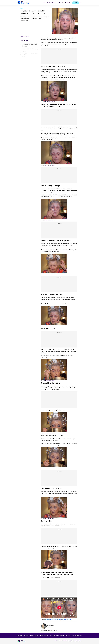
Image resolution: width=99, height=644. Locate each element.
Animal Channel (44, 635)
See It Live (52, 635)
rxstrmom (47, 619)
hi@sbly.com (49, 627)
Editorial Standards (76, 640)
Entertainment (51, 2)
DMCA (70, 640)
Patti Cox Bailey (68, 619)
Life (44, 2)
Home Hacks (78, 635)
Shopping (68, 2)
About (56, 640)
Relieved (26, 635)
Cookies (67, 640)
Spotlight (71, 635)
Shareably (20, 635)
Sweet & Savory (34, 635)
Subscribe (75, 2)
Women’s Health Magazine (56, 619)
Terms (59, 640)
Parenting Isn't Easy (61, 635)
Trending (60, 2)
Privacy (63, 640)
